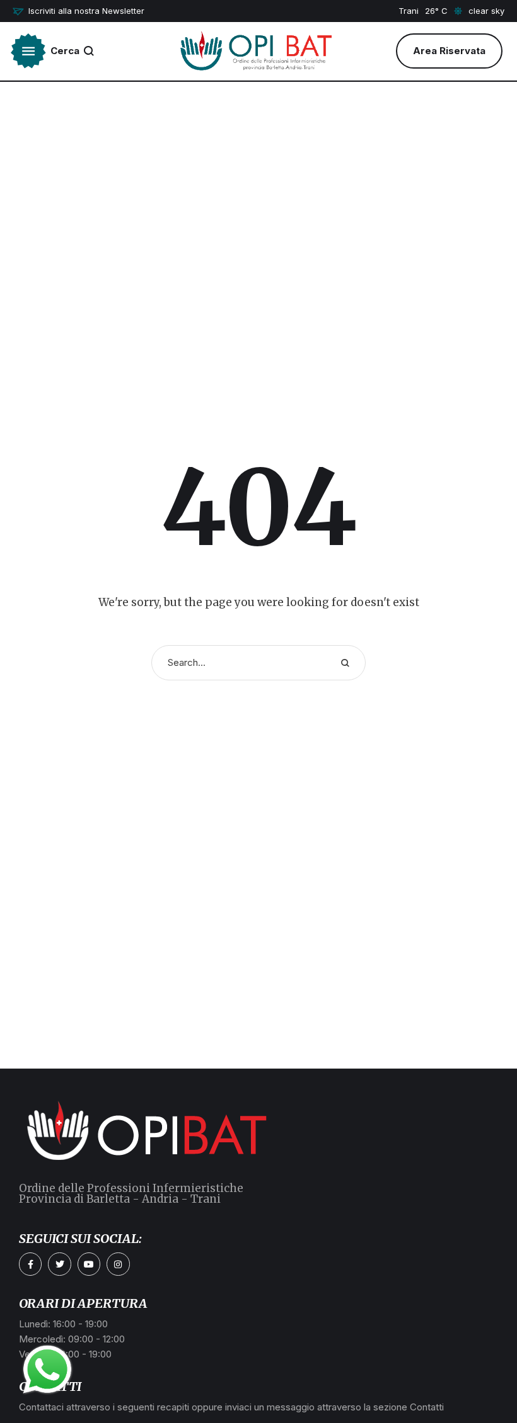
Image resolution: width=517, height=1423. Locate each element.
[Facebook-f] (30, 1263)
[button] (78, 11)
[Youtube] (89, 1263)
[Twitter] (59, 1263)
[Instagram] (118, 1263)
